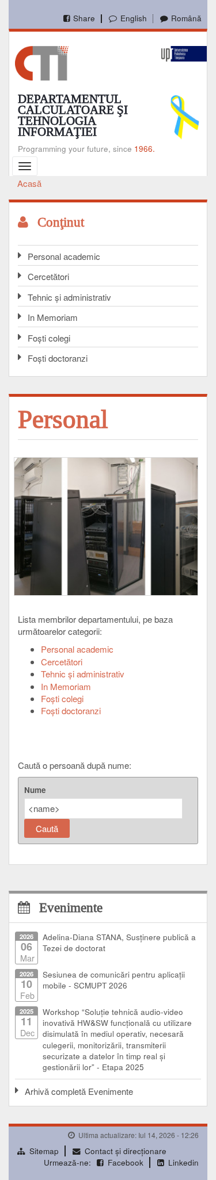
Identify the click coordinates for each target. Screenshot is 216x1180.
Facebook (125, 1162)
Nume (35, 789)
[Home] (42, 62)
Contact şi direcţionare (125, 1150)
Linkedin (183, 1162)
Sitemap (44, 1150)
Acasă (29, 183)
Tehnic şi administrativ (82, 674)
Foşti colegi (49, 338)
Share (84, 18)
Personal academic (64, 256)
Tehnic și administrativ (69, 297)
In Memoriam (53, 317)
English (133, 18)
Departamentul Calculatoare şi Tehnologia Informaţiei (73, 115)
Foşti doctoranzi (58, 358)
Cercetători (48, 276)
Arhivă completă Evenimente (79, 1091)
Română (186, 18)
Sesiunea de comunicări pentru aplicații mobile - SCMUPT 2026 (114, 980)
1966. (144, 148)
